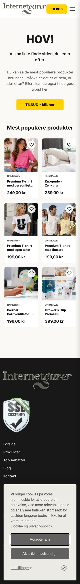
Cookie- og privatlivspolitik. (32, 526)
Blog (7, 468)
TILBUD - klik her (40, 104)
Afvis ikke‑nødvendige (40, 554)
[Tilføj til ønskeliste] (32, 145)
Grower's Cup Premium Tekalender (55, 314)
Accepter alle (40, 539)
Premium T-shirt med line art (57, 247)
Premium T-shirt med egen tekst (19, 247)
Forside (9, 444)
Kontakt (9, 476)
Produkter (11, 452)
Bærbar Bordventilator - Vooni (19, 314)
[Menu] (72, 8)
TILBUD (57, 9)
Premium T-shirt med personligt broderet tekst (19, 185)
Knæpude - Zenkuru (53, 183)
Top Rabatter (14, 460)
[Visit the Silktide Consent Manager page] (64, 568)
